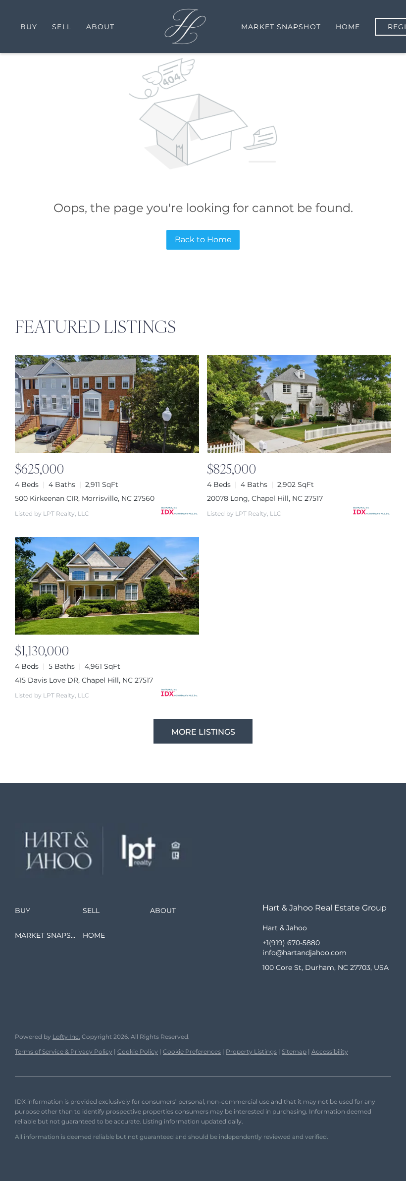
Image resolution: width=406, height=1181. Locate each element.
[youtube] (329, 989)
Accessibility (329, 1051)
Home (348, 26)
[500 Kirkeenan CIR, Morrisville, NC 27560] (107, 404)
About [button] (100, 26)
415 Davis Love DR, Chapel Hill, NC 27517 (84, 680)
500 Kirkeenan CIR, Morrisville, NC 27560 (84, 498)
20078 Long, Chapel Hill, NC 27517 (265, 498)
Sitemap (294, 1051)
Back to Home (203, 239)
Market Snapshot (281, 26)
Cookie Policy (137, 1051)
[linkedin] (289, 989)
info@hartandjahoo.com (304, 952)
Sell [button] (61, 26)
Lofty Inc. (66, 1036)
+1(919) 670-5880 (291, 942)
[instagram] (309, 989)
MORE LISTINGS (203, 732)
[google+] (349, 989)
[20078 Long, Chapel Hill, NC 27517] (299, 404)
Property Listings (251, 1051)
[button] (49, 910)
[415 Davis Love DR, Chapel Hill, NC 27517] (107, 586)
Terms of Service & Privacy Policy (63, 1051)
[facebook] (269, 989)
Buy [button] (28, 26)
